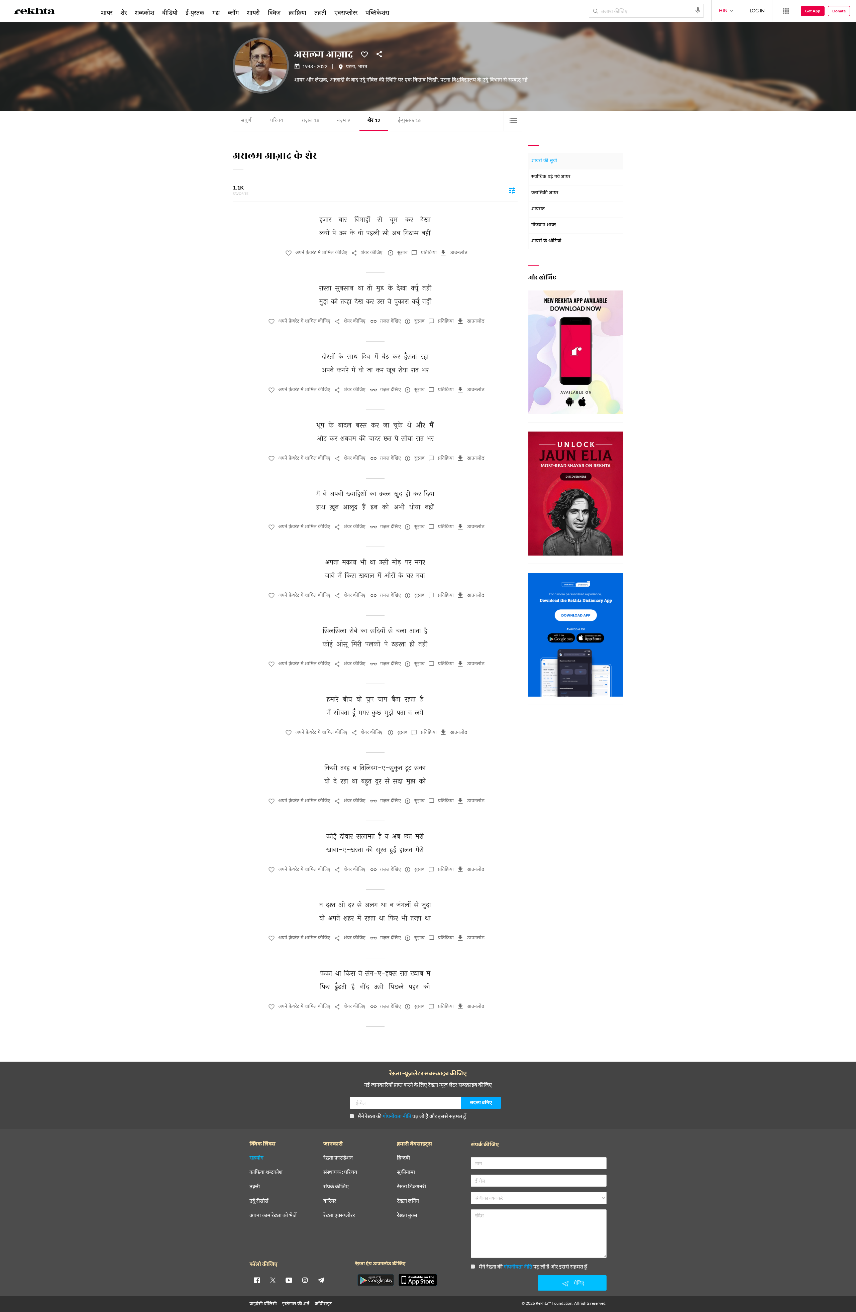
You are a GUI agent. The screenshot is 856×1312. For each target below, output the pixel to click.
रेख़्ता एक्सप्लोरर (339, 1215)
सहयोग (256, 1158)
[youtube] (289, 1280)
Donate (839, 10)
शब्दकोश (144, 12)
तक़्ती (320, 12)
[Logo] (34, 12)
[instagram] (305, 1280)
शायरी (253, 12)
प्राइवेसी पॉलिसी (263, 1303)
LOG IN (757, 10)
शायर (106, 12)
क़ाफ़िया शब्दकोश (266, 1172)
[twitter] (273, 1280)
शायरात (538, 209)
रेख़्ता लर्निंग (408, 1201)
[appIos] (418, 1280)
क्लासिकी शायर (544, 193)
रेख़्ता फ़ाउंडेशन (338, 1158)
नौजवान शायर (543, 225)
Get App (812, 10)
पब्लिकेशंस (377, 12)
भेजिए (578, 1283)
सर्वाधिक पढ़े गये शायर (550, 177)
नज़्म (343, 120)
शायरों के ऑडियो (546, 241)
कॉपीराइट (323, 1303)
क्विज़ (274, 12)
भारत (362, 67)
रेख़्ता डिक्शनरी (411, 1186)
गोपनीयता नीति (397, 1116)
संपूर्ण (246, 120)
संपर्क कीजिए (336, 1186)
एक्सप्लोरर (345, 12)
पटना (350, 67)
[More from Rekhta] (786, 11)
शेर (373, 120)
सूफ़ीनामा (406, 1172)
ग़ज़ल (310, 120)
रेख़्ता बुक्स (407, 1215)
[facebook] (256, 1280)
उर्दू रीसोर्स (259, 1201)
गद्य (216, 12)
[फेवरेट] (364, 54)
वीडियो (170, 12)
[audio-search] (697, 10)
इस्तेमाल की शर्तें (295, 1303)
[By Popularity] (512, 190)
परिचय (276, 120)
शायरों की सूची (544, 161)
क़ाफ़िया (297, 12)
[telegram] (321, 1280)
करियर (329, 1201)
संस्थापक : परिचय (340, 1172)
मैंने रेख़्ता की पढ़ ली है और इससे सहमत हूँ (412, 1116)
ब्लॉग (233, 12)
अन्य (402, 12)
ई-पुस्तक (409, 120)
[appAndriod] (375, 1280)
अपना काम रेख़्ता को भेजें (273, 1215)
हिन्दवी (403, 1158)
